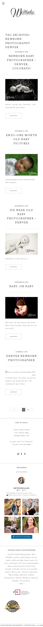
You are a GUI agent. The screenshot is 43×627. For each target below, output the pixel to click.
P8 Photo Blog (30, 625)
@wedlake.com (23, 435)
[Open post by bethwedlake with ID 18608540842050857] (30, 525)
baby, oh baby (21, 286)
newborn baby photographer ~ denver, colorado (21, 62)
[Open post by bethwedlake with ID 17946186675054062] (12, 507)
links (21, 584)
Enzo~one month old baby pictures (21, 139)
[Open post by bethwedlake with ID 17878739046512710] (12, 525)
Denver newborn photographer (21, 358)
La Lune (40, 625)
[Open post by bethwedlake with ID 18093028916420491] (30, 507)
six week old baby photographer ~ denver (21, 216)
